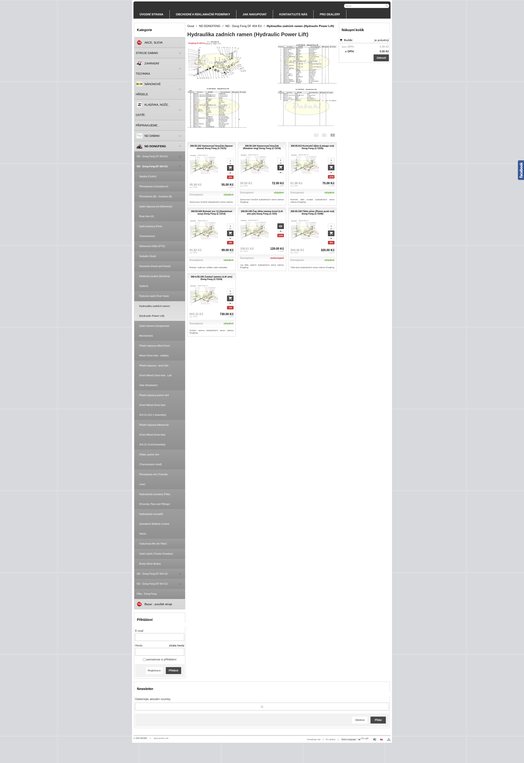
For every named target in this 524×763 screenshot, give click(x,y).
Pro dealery (330, 739)
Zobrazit (381, 57)
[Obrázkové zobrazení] (333, 135)
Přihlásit (173, 670)
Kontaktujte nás (314, 739)
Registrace (154, 670)
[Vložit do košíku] (230, 168)
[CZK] (374, 739)
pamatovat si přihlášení (161, 659)
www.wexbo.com (161, 738)
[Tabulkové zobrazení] (324, 135)
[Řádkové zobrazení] (316, 135)
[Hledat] (386, 5)
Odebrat (360, 720)
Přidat (378, 720)
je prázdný (381, 40)
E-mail (139, 630)
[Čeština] (381, 739)
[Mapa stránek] (389, 739)
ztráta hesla (176, 645)
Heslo (138, 645)
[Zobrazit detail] (280, 226)
